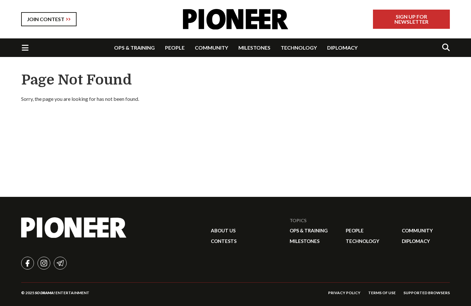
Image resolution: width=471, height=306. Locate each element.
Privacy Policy (344, 292)
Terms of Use (382, 292)
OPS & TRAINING (134, 47)
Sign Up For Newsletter (411, 19)
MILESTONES (254, 47)
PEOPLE (175, 47)
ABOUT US (223, 230)
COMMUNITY (211, 47)
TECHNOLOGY (299, 47)
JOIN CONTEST (45, 19)
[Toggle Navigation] (25, 48)
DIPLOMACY (342, 47)
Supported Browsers (426, 292)
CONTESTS (223, 241)
